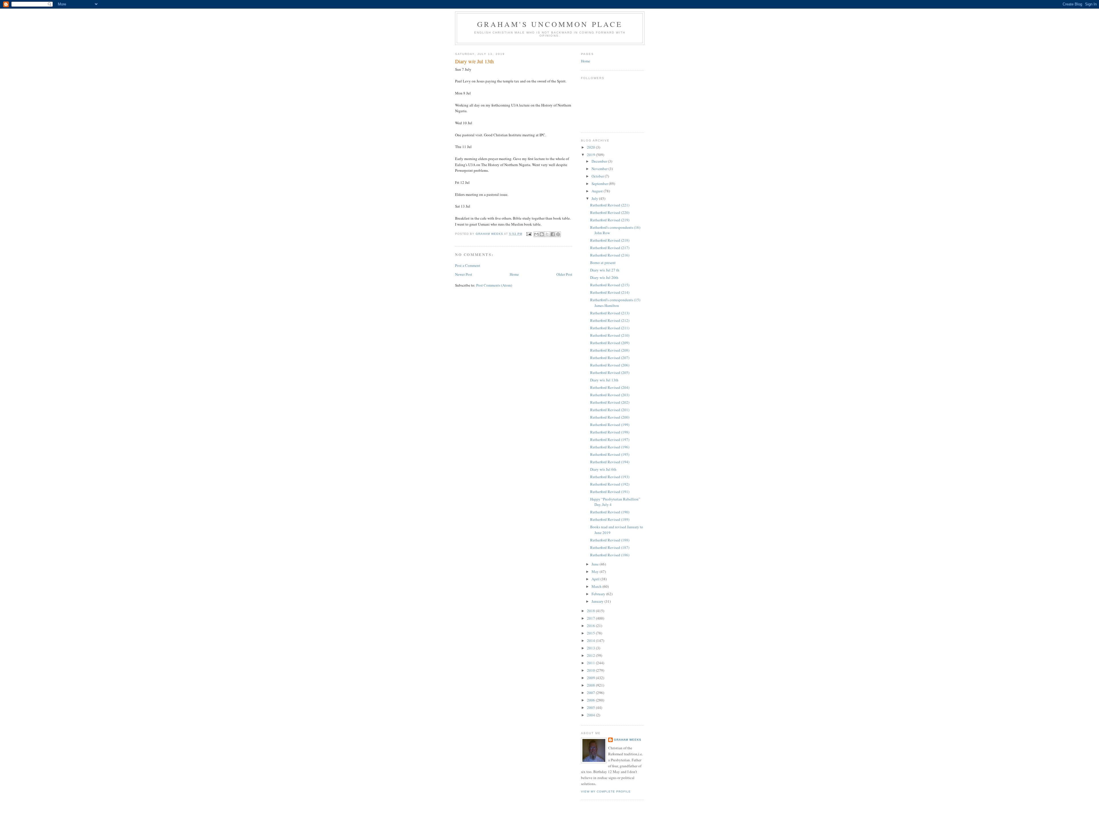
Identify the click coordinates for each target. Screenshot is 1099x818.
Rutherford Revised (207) (609, 357)
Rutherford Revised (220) (609, 212)
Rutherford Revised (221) (609, 205)
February (599, 593)
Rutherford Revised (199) (609, 424)
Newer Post (463, 274)
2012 (591, 655)
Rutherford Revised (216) (609, 255)
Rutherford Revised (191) (609, 491)
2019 (591, 154)
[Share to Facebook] (553, 234)
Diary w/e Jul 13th (604, 380)
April (596, 579)
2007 (591, 692)
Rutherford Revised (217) (609, 247)
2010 (591, 670)
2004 (591, 715)
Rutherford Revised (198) (609, 432)
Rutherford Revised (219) (609, 219)
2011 (591, 662)
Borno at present (603, 262)
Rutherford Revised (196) (609, 447)
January (598, 601)
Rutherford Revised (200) (609, 417)
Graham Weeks (627, 739)
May (596, 571)
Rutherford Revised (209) (609, 342)
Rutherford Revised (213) (609, 313)
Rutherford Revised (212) (609, 320)
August (598, 191)
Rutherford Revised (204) (609, 387)
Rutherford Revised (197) (609, 439)
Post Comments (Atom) (494, 285)
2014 (591, 640)
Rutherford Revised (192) (609, 484)
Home (514, 274)
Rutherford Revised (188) (609, 540)
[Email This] (536, 234)
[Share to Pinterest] (558, 234)
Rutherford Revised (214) (609, 292)
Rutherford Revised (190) (609, 512)
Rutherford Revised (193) (609, 476)
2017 (591, 618)
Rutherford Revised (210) (609, 335)
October (598, 176)
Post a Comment (467, 265)
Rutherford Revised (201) (609, 409)
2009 (591, 677)
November (600, 168)
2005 (591, 707)
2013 (591, 648)
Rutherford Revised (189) (609, 519)
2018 (591, 610)
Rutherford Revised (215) (609, 284)
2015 (591, 633)
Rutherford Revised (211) (609, 327)
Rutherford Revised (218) (609, 240)
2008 (591, 685)
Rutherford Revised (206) (609, 365)
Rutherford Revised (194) (609, 461)
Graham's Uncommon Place (549, 24)
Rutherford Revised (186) (609, 554)
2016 (591, 625)
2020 (591, 147)
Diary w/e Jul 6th (603, 469)
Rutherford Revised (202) (609, 402)
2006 (591, 700)
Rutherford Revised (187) (609, 547)
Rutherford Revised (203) (609, 394)
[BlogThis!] (542, 234)
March (597, 586)
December (600, 161)
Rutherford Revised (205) (609, 372)
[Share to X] (547, 234)
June (596, 564)
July (595, 198)
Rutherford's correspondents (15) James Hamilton (615, 302)
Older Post (564, 274)
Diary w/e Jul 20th (604, 277)
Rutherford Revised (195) (609, 454)
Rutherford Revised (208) (609, 350)
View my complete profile (606, 791)
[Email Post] (529, 233)
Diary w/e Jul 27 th (604, 270)
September (600, 183)
